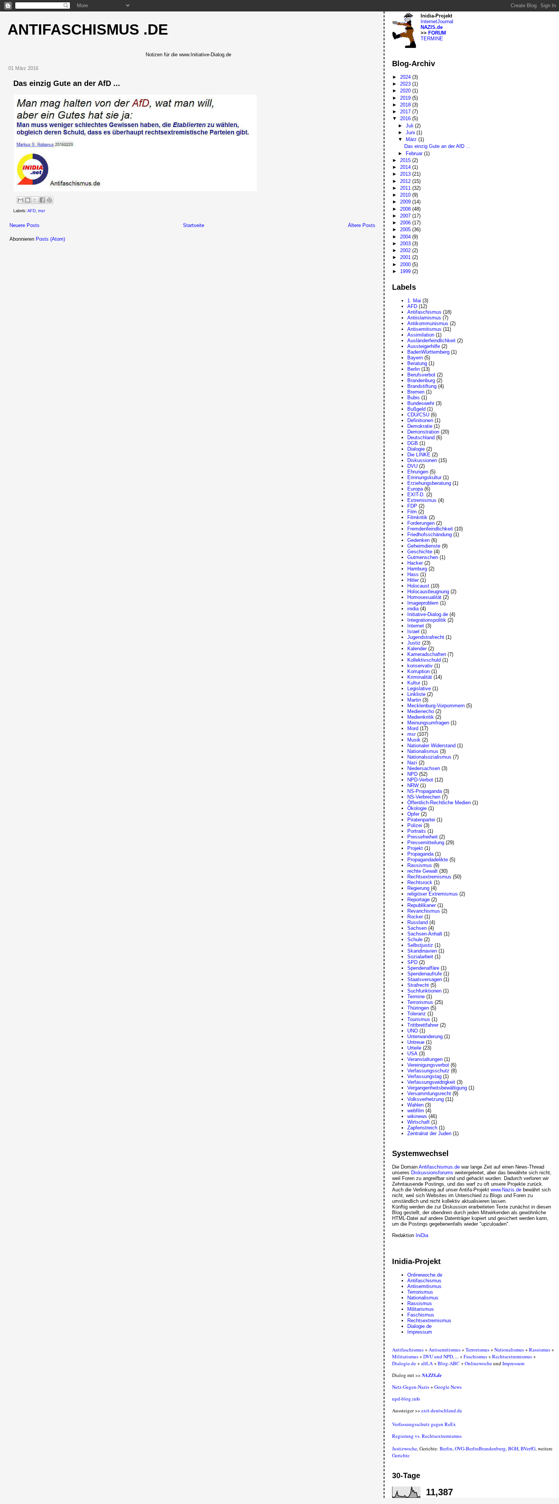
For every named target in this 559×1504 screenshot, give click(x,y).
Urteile (414, 1048)
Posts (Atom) (50, 239)
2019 (406, 98)
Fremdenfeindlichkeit (430, 529)
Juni (411, 132)
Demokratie (419, 426)
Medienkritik (420, 717)
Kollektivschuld (424, 660)
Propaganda (420, 854)
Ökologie (417, 808)
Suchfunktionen (424, 991)
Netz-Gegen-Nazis (410, 1386)
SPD (412, 962)
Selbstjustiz (420, 945)
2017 (406, 111)
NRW (413, 785)
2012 (406, 181)
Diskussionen (422, 460)
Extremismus (422, 500)
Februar (415, 153)
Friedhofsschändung (429, 534)
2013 (406, 174)
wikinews (417, 1116)
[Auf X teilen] (35, 200)
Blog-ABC (449, 1363)
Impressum (419, 1332)
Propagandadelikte (427, 859)
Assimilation (420, 335)
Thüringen (418, 1008)
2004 (406, 237)
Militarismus (420, 1309)
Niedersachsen (423, 768)
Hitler (413, 580)
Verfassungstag (424, 1076)
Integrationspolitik (426, 620)
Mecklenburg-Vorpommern (436, 705)
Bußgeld (416, 409)
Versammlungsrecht (429, 1093)
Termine (416, 996)
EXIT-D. (416, 494)
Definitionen (420, 420)
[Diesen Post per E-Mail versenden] (20, 200)
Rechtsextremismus (429, 877)
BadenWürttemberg (428, 352)
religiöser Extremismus (432, 894)
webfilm (415, 1110)
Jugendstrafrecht (425, 637)
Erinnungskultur (424, 477)
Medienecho (420, 711)
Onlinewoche (478, 1363)
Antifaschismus (424, 312)
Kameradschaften (426, 654)
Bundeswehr (420, 403)
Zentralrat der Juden (429, 1133)
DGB (412, 443)
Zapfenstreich (422, 1128)
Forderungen (421, 523)
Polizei (414, 825)
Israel (413, 631)
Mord (412, 728)
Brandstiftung (422, 386)
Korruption (418, 671)
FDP (412, 506)
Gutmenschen (422, 557)
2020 (406, 91)
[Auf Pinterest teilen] (49, 200)
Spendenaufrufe (424, 974)
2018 (406, 105)
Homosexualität (424, 597)
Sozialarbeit (420, 956)
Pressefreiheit (422, 837)
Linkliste (416, 694)
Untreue (415, 1042)
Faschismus (420, 1315)
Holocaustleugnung (428, 591)
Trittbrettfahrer (422, 1025)
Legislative (419, 688)
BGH (513, 1448)
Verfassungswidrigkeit (431, 1082)
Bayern (415, 358)
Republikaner (421, 905)
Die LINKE (418, 454)
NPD (412, 774)
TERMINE (432, 38)
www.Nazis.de (506, 1190)
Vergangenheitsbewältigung (437, 1088)
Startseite (193, 225)
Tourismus (418, 1019)
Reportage (418, 899)
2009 (406, 202)
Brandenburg (421, 380)
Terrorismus (420, 1002)
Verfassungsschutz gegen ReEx (424, 1424)
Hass (413, 574)
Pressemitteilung (425, 842)
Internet (415, 626)
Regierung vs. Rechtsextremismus (427, 1436)
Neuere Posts (25, 225)
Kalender (417, 648)
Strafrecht (418, 985)
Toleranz (416, 1013)
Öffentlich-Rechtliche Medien (439, 802)
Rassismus (419, 865)
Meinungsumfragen (428, 723)
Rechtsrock (419, 882)
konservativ (420, 666)
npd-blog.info (406, 1398)
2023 (406, 84)
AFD (31, 210)
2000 (406, 264)
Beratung (417, 363)
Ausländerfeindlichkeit (431, 340)
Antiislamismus (424, 318)
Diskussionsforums (432, 1172)
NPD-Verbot (420, 780)
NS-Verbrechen (423, 797)
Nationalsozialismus (429, 757)
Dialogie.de (419, 1326)
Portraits (416, 831)
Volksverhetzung (425, 1099)
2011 (406, 188)
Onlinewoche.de (424, 1275)
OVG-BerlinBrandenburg (480, 1448)
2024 (406, 77)
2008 (406, 209)
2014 (406, 167)
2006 (406, 223)
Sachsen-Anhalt (424, 934)
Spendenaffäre (423, 968)
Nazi (412, 762)
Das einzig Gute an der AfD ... (66, 83)
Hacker (415, 563)
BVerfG (528, 1448)
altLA (427, 1363)
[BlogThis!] (28, 200)
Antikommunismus (427, 323)
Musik (414, 740)
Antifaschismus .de (88, 29)
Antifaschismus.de (439, 1167)
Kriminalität (419, 677)
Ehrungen (417, 472)
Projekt (415, 848)
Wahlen (415, 1105)
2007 (406, 216)
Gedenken (418, 540)
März (412, 139)
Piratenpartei (421, 820)
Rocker (415, 917)
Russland (417, 922)
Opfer (413, 814)
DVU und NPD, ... (441, 1356)
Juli (410, 126)
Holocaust (418, 586)
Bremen (415, 392)
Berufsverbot (421, 375)
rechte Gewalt (422, 871)
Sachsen (417, 928)
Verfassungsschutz (428, 1071)
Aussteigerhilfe (423, 346)
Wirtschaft (418, 1122)
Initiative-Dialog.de (427, 614)
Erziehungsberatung (429, 483)
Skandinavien (422, 951)
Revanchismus (423, 911)
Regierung (418, 888)
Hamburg (417, 569)
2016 (406, 118)
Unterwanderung (425, 1036)
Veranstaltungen (425, 1059)
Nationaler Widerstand (431, 745)
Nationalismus (422, 751)
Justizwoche (404, 1448)
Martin (414, 700)
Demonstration (423, 432)
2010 (406, 195)
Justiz (414, 643)
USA (412, 1053)
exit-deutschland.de (441, 1410)
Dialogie (416, 449)
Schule (414, 939)
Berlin (413, 369)
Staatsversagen (424, 979)
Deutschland (421, 437)
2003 (406, 243)
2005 (406, 229)
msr (41, 210)
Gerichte (401, 1455)
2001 (406, 257)
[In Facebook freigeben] (42, 200)
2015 (406, 160)
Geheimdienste (423, 546)
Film (412, 512)
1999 (406, 271)
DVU (412, 466)
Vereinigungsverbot (428, 1065)
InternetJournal (437, 21)
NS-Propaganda (424, 791)
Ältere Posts (361, 225)
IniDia (422, 1235)
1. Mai (414, 300)
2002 (406, 250)
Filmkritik (417, 517)
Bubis (413, 397)
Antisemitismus (424, 329)
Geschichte (419, 551)
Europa (415, 489)
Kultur (413, 683)
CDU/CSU (418, 415)
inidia (413, 608)
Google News (448, 1386)
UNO (412, 1031)
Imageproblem (422, 603)
